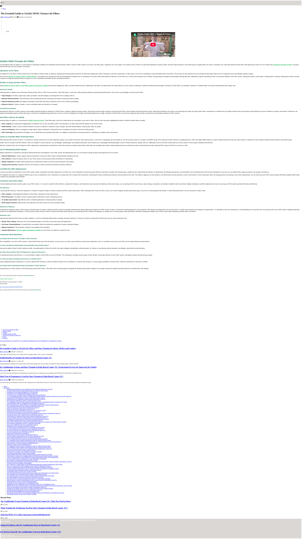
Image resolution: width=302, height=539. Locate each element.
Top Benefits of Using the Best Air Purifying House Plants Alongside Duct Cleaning (28, 419)
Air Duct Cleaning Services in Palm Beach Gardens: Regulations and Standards (26, 458)
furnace (4, 336)
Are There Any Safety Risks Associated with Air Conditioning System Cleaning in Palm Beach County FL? (34, 413)
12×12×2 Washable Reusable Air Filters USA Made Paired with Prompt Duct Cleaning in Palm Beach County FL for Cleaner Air (39, 396)
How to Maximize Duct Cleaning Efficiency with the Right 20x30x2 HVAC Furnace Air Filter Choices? (33, 405)
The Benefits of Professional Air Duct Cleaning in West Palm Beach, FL (25, 420)
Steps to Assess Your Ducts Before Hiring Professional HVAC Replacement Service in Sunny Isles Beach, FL (34, 441)
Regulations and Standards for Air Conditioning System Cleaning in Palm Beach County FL (30, 389)
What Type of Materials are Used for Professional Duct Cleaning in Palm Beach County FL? (30, 467)
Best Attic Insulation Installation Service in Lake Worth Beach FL (23, 491)
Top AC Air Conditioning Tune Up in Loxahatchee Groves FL (22, 424)
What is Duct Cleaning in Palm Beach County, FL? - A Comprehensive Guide (26, 410)
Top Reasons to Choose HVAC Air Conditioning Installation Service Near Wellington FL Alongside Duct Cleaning (35, 492)
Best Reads (6, 387)
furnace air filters (7, 331)
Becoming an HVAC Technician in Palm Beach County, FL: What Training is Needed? (28, 478)
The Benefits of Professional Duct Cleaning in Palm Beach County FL (24, 470)
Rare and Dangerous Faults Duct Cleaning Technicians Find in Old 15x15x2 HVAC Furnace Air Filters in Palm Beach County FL (39, 461)
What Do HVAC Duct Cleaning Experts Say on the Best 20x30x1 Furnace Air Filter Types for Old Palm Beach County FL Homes (39, 485)
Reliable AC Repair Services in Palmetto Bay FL (19, 444)
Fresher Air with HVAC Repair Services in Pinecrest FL (21, 409)
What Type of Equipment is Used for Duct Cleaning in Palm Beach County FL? (27, 487)
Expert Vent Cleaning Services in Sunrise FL (18, 433)
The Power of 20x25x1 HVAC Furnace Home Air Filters (21, 450)
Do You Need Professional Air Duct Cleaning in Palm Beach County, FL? (25, 406)
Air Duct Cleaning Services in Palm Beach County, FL (20, 431)
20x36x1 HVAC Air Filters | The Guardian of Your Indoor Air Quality (24, 451)
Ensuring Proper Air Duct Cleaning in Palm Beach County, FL (22, 434)
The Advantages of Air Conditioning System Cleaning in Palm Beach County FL (27, 474)
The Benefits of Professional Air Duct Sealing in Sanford (21, 453)
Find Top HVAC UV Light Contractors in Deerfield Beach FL (22, 443)
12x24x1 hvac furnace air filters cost (12, 335)
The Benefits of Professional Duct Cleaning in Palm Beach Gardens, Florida (26, 397)
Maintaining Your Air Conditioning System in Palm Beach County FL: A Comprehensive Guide (31, 484)
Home (4, 8)
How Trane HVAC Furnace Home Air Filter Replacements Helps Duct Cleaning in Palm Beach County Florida (34, 464)
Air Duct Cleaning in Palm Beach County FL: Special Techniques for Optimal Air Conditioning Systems (33, 468)
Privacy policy (39, 537)
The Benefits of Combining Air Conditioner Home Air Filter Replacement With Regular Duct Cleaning (32, 456)
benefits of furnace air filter (9, 334)
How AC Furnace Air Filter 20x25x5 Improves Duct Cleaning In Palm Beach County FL (29, 466)
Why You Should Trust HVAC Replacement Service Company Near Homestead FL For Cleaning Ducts (33, 473)
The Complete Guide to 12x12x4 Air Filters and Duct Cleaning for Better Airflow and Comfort (30, 475)
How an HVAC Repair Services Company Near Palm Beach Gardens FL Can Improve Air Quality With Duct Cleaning (36, 422)
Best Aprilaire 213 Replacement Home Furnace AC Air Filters (22, 460)
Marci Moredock (6, 17)
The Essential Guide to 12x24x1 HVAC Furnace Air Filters (21, 471)
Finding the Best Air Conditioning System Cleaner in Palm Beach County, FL (26, 399)
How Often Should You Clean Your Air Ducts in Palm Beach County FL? (25, 429)
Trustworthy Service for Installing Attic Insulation (19, 463)
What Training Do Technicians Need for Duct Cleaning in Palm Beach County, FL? (28, 416)
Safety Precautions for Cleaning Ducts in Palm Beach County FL (23, 407)
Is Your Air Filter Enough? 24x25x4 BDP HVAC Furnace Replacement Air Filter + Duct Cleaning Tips (32, 457)
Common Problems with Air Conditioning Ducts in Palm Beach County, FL (26, 403)
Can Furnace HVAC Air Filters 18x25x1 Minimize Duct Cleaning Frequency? (26, 395)
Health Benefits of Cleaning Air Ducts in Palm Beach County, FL (23, 412)
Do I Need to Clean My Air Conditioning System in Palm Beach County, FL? (26, 430)
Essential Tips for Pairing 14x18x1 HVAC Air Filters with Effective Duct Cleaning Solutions (30, 488)
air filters (5, 332)
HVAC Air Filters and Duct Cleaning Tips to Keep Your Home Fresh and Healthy (27, 439)
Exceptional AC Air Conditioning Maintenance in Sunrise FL (22, 393)
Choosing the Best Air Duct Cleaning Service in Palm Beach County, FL (25, 414)
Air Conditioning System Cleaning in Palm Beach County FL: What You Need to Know (29, 440)
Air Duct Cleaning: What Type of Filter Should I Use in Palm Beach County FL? (27, 417)
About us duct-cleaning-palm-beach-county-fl (47, 536)
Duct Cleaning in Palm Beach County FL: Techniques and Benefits (23, 423)
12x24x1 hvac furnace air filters (10, 329)
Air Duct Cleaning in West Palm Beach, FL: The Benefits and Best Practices (26, 427)
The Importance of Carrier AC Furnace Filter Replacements (21, 481)
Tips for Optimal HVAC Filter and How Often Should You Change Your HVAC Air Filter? (29, 454)
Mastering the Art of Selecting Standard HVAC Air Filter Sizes (22, 392)
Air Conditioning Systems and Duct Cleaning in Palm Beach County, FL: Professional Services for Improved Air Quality (37, 402)
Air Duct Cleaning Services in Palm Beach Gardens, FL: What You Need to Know (27, 390)
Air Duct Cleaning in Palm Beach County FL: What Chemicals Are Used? (25, 436)
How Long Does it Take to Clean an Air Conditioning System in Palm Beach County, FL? (29, 448)
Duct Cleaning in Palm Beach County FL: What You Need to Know (24, 400)
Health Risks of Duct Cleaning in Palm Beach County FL (21, 426)
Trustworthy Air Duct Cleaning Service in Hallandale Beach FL (23, 483)
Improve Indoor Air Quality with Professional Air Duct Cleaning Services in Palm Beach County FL (32, 480)
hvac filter (5, 338)
